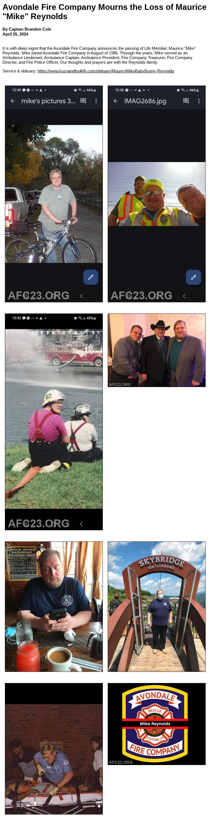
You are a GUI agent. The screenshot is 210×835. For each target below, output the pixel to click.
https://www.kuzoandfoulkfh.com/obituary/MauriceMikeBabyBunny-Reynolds (105, 71)
